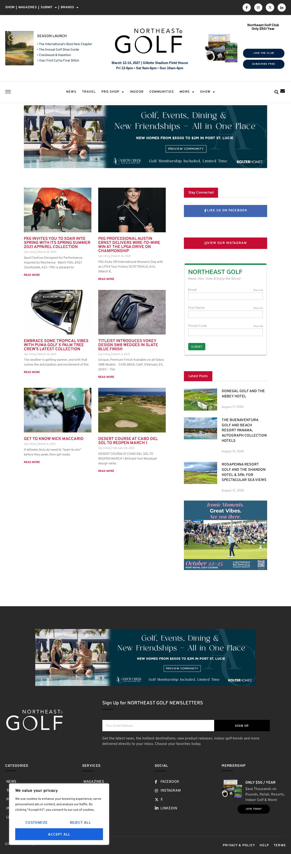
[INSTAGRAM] (258, 7)
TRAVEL (89, 92)
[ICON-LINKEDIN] (282, 7)
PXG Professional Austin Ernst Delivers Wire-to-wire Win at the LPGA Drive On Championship (129, 245)
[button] (276, 92)
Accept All (59, 834)
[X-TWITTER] (270, 7)
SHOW (10, 7)
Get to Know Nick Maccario (53, 439)
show (205, 92)
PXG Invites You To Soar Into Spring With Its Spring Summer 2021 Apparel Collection (57, 243)
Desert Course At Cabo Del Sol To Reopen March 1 (128, 441)
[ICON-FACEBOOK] (247, 7)
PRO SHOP (110, 92)
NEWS (71, 92)
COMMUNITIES (161, 92)
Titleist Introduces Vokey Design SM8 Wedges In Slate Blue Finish (128, 345)
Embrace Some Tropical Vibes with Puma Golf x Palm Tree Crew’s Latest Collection (56, 345)
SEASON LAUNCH (52, 36)
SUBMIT (47, 7)
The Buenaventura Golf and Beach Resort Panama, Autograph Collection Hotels (244, 430)
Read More (32, 275)
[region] (59, 814)
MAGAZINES (27, 7)
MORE (185, 92)
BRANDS (67, 7)
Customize (36, 822)
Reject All (80, 822)
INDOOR (137, 92)
